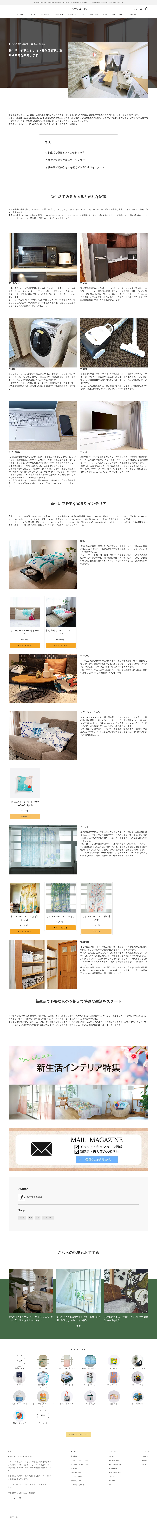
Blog (144, 1464)
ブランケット (44, 14)
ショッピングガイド (78, 1485)
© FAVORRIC (14, 1517)
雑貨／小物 (94, 14)
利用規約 (74, 1456)
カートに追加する (25, 645)
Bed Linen (113, 1468)
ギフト (105, 14)
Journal (145, 1456)
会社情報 (74, 1468)
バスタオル (31, 14)
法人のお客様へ (77, 1476)
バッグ (83, 14)
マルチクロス (58, 14)
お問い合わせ (76, 1472)
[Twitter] (14, 1498)
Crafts (111, 1476)
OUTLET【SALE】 (118, 14)
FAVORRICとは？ (136, 14)
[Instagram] (20, 1498)
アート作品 (19, 14)
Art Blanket (114, 1460)
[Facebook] (9, 1498)
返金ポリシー (76, 1481)
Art (110, 1485)
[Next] (145, 1296)
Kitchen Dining (115, 1464)
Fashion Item (115, 1472)
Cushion (112, 1456)
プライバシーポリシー (79, 1460)
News (144, 1460)
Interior (112, 1481)
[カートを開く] (146, 8)
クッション (72, 14)
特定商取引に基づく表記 (80, 1464)
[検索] (141, 8)
